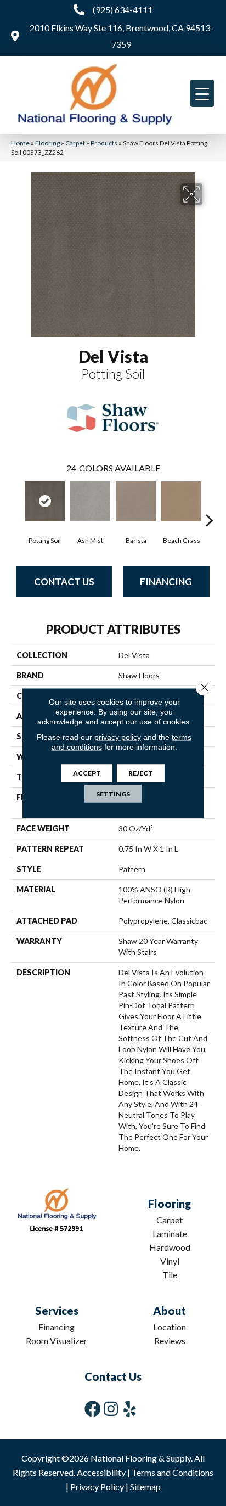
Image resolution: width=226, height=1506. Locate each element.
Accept (87, 773)
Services (56, 1310)
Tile (169, 1274)
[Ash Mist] (90, 501)
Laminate (169, 1233)
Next (209, 503)
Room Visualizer (56, 1340)
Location (169, 1327)
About (169, 1310)
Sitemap (145, 1486)
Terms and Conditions (172, 1472)
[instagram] (111, 1408)
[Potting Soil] (44, 501)
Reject (140, 773)
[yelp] (129, 1408)
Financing (166, 581)
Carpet (75, 143)
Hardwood (169, 1247)
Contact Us (64, 581)
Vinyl (169, 1261)
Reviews (169, 1340)
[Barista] (136, 501)
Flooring (47, 143)
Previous (16, 503)
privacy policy (117, 737)
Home (20, 143)
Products (104, 143)
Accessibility (101, 1472)
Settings (113, 794)
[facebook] (92, 1408)
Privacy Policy (97, 1486)
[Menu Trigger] (202, 93)
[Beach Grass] (181, 501)
